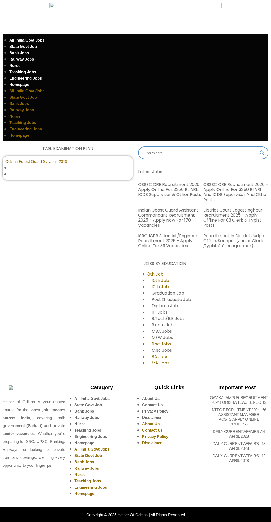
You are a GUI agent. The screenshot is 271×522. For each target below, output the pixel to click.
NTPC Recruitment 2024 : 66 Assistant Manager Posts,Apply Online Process (239, 416)
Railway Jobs (21, 59)
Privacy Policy (155, 411)
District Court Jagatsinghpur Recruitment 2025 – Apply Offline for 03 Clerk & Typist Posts (233, 217)
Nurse (14, 65)
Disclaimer (152, 417)
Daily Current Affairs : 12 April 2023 (239, 458)
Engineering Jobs (25, 78)
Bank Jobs (19, 53)
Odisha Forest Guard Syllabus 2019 (36, 161)
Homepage (19, 84)
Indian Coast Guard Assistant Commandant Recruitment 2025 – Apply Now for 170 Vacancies (168, 217)
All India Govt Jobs (26, 40)
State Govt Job (23, 46)
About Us (151, 398)
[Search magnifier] (262, 153)
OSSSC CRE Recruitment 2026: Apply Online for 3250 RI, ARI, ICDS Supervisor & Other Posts (169, 189)
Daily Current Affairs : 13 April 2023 (239, 446)
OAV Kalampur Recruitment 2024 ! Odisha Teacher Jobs (239, 400)
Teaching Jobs (22, 72)
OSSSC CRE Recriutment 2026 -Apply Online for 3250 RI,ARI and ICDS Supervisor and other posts (235, 192)
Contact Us (152, 404)
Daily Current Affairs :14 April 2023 (239, 433)
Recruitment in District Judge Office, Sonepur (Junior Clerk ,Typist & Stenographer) (233, 241)
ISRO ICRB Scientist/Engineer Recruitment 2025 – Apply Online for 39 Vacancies (167, 241)
